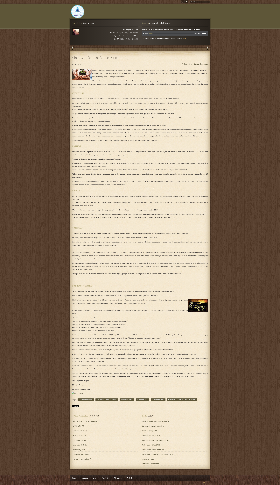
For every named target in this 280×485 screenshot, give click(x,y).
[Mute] (199, 33)
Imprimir (187, 64)
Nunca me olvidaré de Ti (82, 459)
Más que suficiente (80, 431)
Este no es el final (79, 436)
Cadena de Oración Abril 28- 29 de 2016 (157, 454)
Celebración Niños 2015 (151, 445)
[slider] (205, 33)
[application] (175, 34)
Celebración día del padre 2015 (154, 450)
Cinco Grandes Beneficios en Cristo (155, 421)
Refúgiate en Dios (79, 440)
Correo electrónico (200, 64)
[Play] (143, 33)
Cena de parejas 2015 (150, 431)
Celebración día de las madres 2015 (155, 440)
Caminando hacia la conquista (153, 426)
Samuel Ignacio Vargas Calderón (85, 421)
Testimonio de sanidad (81, 454)
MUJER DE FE (78, 426)
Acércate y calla (79, 450)
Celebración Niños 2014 (151, 436)
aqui (184, 38)
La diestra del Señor (80, 445)
